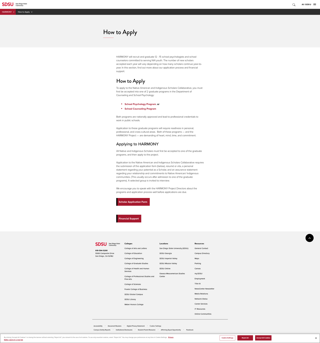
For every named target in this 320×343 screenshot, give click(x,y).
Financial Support (129, 218)
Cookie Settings (155, 326)
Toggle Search (294, 4)
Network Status (201, 298)
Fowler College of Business (135, 289)
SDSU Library (130, 299)
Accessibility (98, 326)
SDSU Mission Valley (168, 263)
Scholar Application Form (133, 202)
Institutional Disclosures (124, 330)
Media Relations (201, 293)
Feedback (189, 330)
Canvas (198, 268)
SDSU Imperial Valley (168, 258)
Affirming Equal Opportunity (171, 330)
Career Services (201, 303)
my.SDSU (198, 273)
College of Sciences (132, 284)
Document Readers (114, 326)
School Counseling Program (140, 109)
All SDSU (306, 4)
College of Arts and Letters (135, 248)
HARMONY (7, 11)
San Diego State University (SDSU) (174, 248)
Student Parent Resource (146, 330)
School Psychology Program (140, 104)
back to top (310, 238)
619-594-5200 (101, 250)
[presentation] (128, 244)
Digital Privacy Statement (136, 326)
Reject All (245, 338)
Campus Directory (202, 253)
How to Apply (24, 11)
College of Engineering (134, 258)
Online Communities (203, 314)
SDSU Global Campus (133, 294)
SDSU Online (165, 268)
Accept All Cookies (263, 338)
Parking (198, 263)
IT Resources (200, 309)
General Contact (201, 248)
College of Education (133, 253)
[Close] (316, 338)
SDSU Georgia (166, 253)
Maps (197, 258)
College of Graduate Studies (136, 263)
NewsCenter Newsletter (204, 288)
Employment (200, 278)
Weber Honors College (133, 304)
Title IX (198, 283)
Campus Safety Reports (102, 330)
